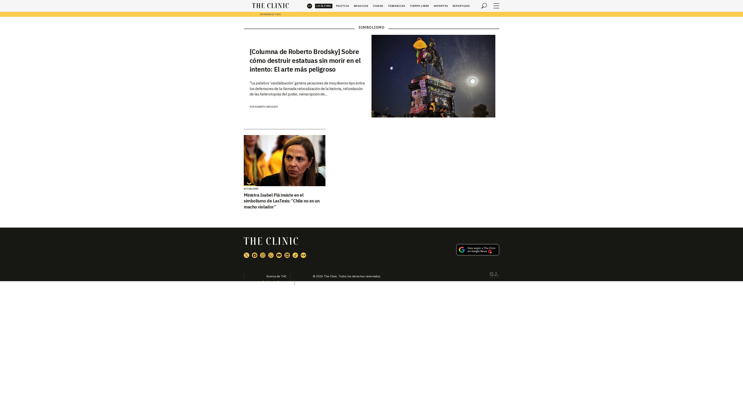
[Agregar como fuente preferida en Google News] (477, 254)
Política (342, 6)
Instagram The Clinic (262, 255)
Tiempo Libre (419, 6)
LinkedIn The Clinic (287, 255)
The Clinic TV (279, 255)
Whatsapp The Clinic (271, 255)
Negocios (361, 6)
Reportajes (461, 6)
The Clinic (309, 6)
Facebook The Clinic (254, 255)
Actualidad (251, 188)
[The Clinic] (270, 6)
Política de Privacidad (276, 282)
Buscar (484, 6)
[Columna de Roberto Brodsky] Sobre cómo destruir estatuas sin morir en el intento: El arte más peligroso (305, 60)
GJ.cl (494, 275)
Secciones (496, 5)
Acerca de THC (276, 276)
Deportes (441, 6)
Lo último (323, 6)
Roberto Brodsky (266, 106)
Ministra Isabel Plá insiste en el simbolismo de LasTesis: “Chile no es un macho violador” (282, 201)
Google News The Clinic (303, 255)
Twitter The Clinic (246, 255)
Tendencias (396, 6)
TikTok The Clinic (295, 255)
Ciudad (378, 6)
